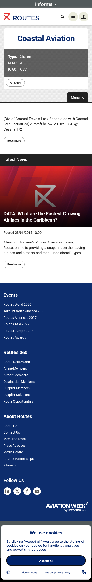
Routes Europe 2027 (18, 331)
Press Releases (14, 445)
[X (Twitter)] (17, 491)
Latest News (15, 159)
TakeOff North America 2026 (24, 311)
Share (17, 82)
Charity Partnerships (19, 459)
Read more (14, 140)
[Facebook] (27, 491)
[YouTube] (37, 491)
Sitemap (10, 465)
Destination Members (19, 381)
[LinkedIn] (7, 491)
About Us (10, 426)
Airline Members (15, 368)
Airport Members (16, 375)
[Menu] (73, 16)
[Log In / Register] (83, 16)
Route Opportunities (18, 401)
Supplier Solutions (17, 395)
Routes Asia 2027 (16, 324)
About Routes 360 (17, 362)
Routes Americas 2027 (20, 317)
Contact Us (12, 432)
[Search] (62, 16)
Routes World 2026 (17, 304)
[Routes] (21, 16)
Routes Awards (15, 337)
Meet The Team (15, 439)
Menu (76, 98)
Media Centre (13, 452)
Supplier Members (17, 388)
